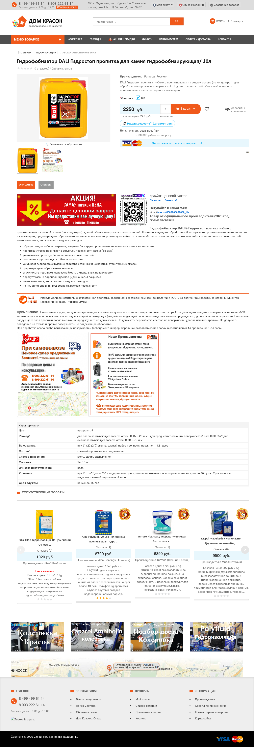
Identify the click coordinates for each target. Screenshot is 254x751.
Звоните (170, 200)
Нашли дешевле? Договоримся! (150, 123)
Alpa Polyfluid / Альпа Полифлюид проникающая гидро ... (221, 539)
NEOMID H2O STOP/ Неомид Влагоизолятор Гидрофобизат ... (44, 541)
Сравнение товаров (148, 712)
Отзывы (46, 184)
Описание (26, 184)
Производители (205, 699)
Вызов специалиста (88, 699)
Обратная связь (86, 712)
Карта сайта (203, 718)
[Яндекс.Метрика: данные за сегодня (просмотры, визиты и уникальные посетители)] (23, 719)
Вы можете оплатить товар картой (177, 143)
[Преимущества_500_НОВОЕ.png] (124, 374)
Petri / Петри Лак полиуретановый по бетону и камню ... (103, 540)
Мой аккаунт (144, 699)
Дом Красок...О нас (88, 718)
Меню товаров (26, 39)
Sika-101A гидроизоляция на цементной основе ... (162, 542)
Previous (21, 550)
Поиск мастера (85, 706)
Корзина (141, 718)
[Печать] (247, 152)
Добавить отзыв (62, 68)
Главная (25, 52)
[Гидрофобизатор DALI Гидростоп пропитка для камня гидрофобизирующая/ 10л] (27, 160)
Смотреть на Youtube (37, 638)
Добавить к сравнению (238, 109)
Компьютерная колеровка (212, 712)
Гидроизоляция (45, 52)
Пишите (155, 200)
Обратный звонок (67, 7)
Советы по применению (210, 706)
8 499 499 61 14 (31, 3)
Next (245, 550)
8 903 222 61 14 (60, 3)
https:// (169, 212)
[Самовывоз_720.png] (53, 374)
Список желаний (146, 706)
